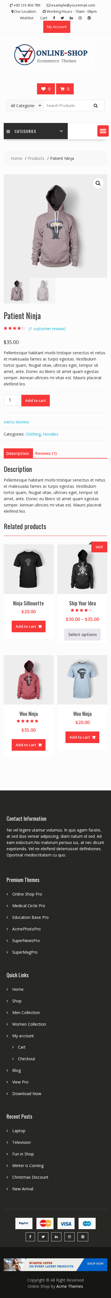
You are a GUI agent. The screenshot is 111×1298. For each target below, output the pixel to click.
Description (17, 453)
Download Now (26, 1093)
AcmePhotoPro (26, 929)
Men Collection (26, 1012)
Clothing (33, 434)
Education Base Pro (30, 917)
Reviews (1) (46, 453)
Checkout (26, 1058)
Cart (43, 17)
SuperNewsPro (26, 940)
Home (18, 989)
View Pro (20, 1082)
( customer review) (47, 328)
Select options (82, 634)
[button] (103, 131)
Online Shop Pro (27, 894)
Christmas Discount (30, 1177)
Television (21, 1142)
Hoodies (50, 434)
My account (23, 1035)
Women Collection (29, 1024)
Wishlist (26, 17)
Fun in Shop (23, 1154)
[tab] (17, 453)
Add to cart (35, 400)
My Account (57, 26)
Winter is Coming (28, 1165)
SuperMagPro (25, 952)
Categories (25, 131)
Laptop (18, 1130)
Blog (16, 1070)
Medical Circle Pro (28, 905)
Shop (17, 1001)
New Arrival (22, 1188)
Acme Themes (69, 1286)
